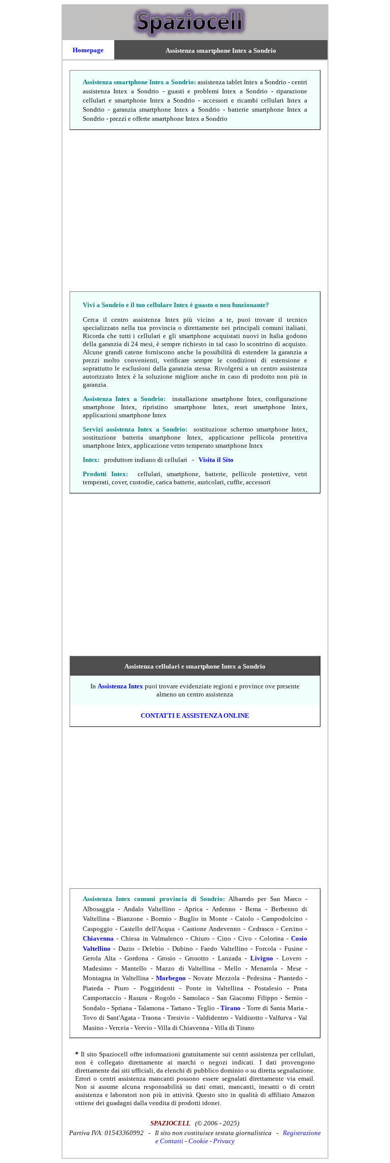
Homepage (88, 50)
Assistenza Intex (120, 686)
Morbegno (171, 978)
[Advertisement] (195, 211)
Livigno (261, 958)
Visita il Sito (216, 459)
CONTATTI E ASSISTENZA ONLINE (195, 715)
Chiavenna (98, 938)
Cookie (198, 1141)
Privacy (224, 1141)
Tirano (230, 1008)
